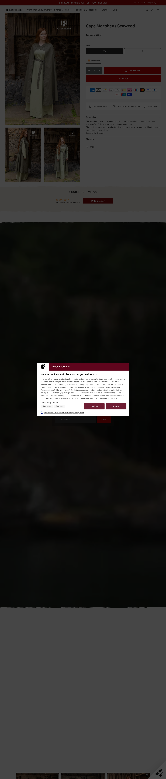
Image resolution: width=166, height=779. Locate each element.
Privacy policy (46, 403)
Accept (116, 406)
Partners (59, 406)
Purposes (47, 406)
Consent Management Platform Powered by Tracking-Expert (64, 413)
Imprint (55, 403)
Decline (94, 406)
